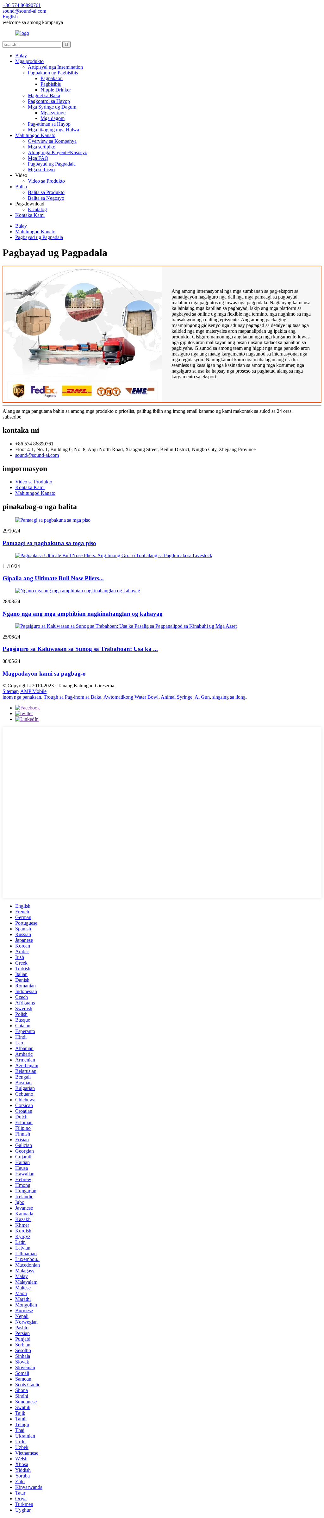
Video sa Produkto (46, 181)
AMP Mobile (33, 691)
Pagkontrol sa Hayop (49, 101)
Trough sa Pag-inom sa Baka (72, 697)
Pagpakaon (51, 78)
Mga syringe (52, 112)
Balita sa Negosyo (46, 198)
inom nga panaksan (22, 697)
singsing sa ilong (229, 697)
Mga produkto (29, 61)
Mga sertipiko (41, 146)
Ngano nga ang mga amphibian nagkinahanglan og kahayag (83, 613)
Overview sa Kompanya (52, 141)
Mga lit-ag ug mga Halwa (53, 129)
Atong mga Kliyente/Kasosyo (57, 152)
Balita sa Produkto (46, 192)
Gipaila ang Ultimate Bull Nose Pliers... (53, 578)
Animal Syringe (176, 697)
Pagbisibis (50, 84)
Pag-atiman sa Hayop (49, 124)
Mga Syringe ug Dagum (52, 107)
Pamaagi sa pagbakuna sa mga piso (49, 543)
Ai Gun (202, 697)
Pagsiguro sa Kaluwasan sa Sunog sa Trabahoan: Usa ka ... (80, 649)
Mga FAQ (38, 158)
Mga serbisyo (41, 169)
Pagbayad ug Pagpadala (52, 164)
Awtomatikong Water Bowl (131, 697)
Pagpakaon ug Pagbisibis (53, 72)
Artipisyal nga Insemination (55, 67)
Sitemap (11, 691)
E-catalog (37, 209)
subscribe (12, 416)
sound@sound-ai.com (37, 455)
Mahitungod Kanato (35, 135)
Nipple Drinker (55, 89)
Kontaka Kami (30, 215)
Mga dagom (52, 118)
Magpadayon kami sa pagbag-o (44, 673)
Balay (21, 55)
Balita (21, 186)
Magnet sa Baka (44, 95)
